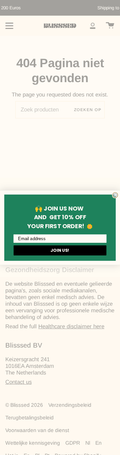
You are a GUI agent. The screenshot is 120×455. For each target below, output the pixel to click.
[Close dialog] (115, 195)
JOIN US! (60, 250)
